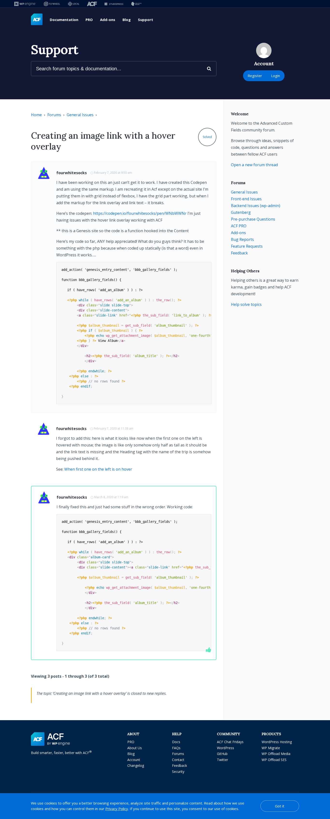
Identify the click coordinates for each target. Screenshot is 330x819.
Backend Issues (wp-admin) (255, 205)
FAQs (176, 748)
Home (36, 114)
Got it (279, 806)
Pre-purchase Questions (253, 219)
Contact (178, 759)
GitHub (222, 753)
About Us (134, 748)
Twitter (222, 759)
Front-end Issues (246, 198)
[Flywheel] (52, 3)
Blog (126, 19)
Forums (54, 114)
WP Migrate (271, 748)
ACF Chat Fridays (230, 742)
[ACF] (92, 3)
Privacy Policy (116, 808)
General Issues (80, 114)
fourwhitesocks (71, 172)
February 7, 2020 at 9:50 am (113, 173)
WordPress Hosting (277, 742)
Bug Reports (242, 239)
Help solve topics (246, 304)
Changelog (135, 765)
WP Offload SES (274, 759)
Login (275, 75)
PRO (89, 19)
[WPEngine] (25, 3)
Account (133, 759)
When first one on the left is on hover (98, 469)
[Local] (73, 3)
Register (255, 75)
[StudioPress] (114, 3)
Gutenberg (241, 212)
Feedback (239, 253)
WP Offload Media (276, 753)
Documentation (64, 19)
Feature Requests (247, 246)
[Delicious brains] (136, 3)
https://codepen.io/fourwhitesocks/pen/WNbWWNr (140, 213)
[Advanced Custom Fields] (36, 19)
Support (145, 19)
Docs (176, 742)
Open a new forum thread (254, 164)
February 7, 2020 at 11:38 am (113, 428)
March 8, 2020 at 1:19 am (111, 497)
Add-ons (107, 19)
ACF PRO (238, 226)
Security (178, 771)
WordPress (225, 748)
